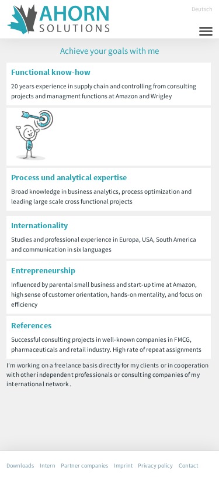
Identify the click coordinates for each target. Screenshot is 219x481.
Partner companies (84, 465)
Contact (188, 465)
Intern (47, 465)
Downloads (20, 465)
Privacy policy (155, 465)
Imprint (123, 465)
